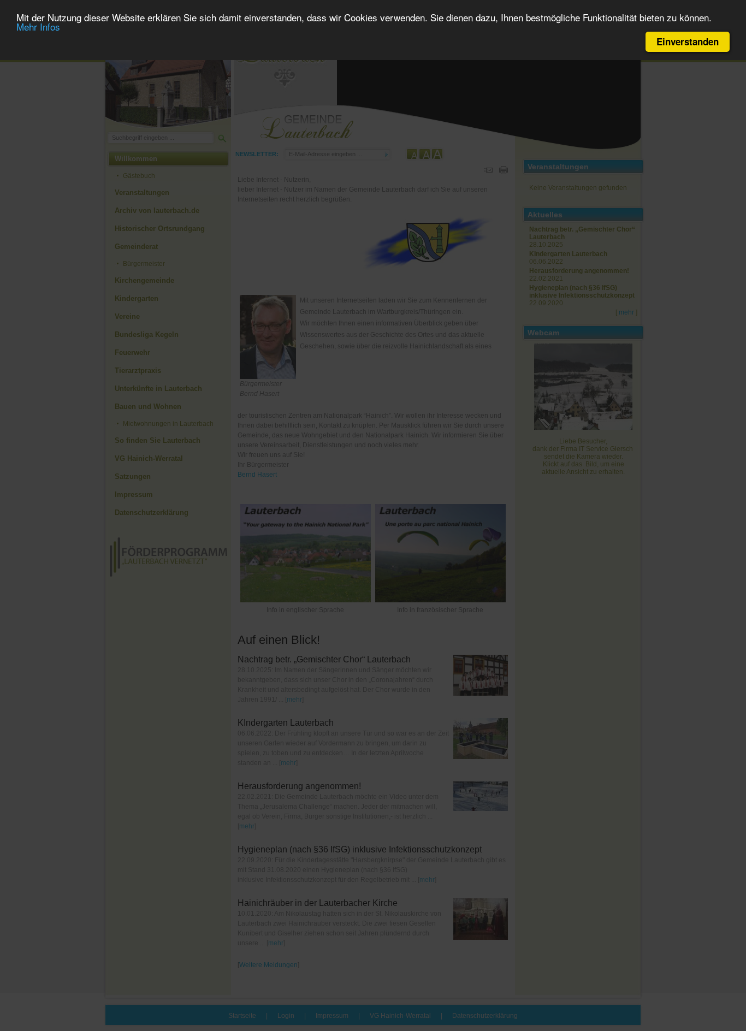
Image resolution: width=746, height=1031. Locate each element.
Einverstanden (687, 41)
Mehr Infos (38, 27)
